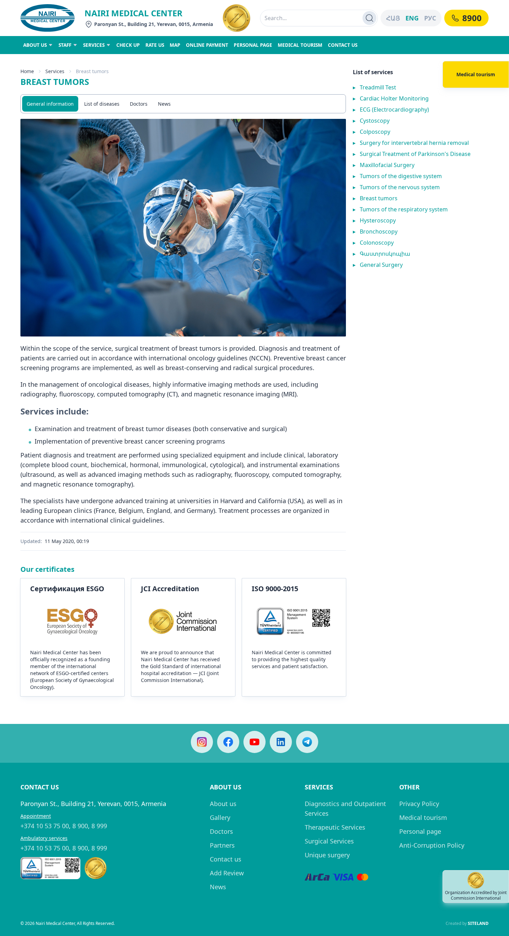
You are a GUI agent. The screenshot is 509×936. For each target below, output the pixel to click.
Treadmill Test (374, 87)
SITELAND (478, 923)
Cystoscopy (371, 120)
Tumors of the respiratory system (400, 209)
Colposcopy (371, 131)
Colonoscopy (373, 242)
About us (223, 803)
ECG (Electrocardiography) (391, 109)
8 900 (80, 826)
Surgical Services (329, 841)
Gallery (220, 817)
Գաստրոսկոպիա (381, 253)
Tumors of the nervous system (396, 187)
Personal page (420, 831)
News (164, 103)
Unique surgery (327, 855)
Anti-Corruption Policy (431, 845)
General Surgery (378, 265)
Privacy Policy (419, 803)
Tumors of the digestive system (397, 176)
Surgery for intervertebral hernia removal (411, 143)
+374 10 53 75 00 (44, 826)
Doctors (139, 103)
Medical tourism (423, 817)
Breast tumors (375, 198)
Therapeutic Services (335, 827)
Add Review (227, 873)
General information (50, 103)
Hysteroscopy (374, 220)
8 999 (99, 826)
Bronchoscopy (375, 231)
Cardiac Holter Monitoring (391, 98)
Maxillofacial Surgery (383, 165)
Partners (222, 845)
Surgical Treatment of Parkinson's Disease (412, 154)
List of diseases (101, 103)
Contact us (225, 859)
